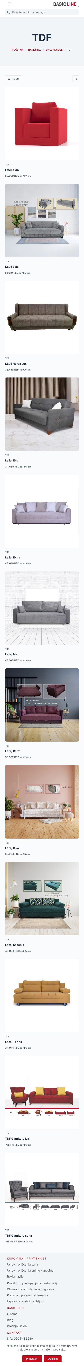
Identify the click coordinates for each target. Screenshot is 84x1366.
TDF (7, 164)
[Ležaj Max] (42, 608)
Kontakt (14, 1332)
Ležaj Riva (12, 848)
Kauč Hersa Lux (16, 363)
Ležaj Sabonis (14, 944)
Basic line (16, 1308)
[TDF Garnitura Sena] (42, 1189)
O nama (12, 1314)
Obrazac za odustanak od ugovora (30, 1289)
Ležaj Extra (12, 557)
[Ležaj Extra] (42, 511)
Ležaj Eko (11, 460)
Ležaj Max (12, 654)
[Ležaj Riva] (42, 801)
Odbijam (53, 1358)
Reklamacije (15, 1276)
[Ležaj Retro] (42, 705)
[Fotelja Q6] (42, 123)
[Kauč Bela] (42, 220)
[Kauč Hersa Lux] (42, 317)
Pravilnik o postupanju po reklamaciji (32, 1283)
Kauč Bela (12, 266)
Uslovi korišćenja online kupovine (30, 1270)
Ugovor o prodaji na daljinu (25, 1301)
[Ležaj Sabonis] (42, 898)
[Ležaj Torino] (42, 995)
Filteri (15, 78)
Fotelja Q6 (12, 169)
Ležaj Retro (13, 751)
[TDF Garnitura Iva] (42, 1092)
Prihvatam (32, 1358)
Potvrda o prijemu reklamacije (27, 1295)
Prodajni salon (17, 1326)
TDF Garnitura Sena (18, 1235)
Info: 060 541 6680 (20, 1338)
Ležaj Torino (13, 1041)
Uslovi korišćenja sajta (22, 1264)
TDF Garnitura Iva (17, 1138)
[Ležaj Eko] (42, 414)
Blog (10, 1320)
